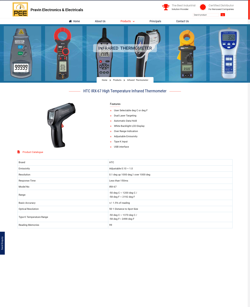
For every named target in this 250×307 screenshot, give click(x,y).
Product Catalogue (33, 152)
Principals (155, 21)
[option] (125, 53)
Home (76, 21)
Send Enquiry (2, 243)
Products (126, 21)
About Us (100, 21)
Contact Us (182, 21)
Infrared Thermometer (137, 80)
